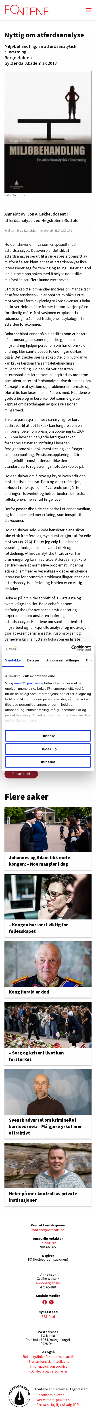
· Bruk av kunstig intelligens (48, 1361)
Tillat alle (48, 736)
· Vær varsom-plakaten (52, 1399)
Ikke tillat (48, 762)
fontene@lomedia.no (48, 1230)
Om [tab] (89, 660)
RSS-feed (48, 1316)
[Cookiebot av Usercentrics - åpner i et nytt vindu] (71, 648)
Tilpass (45, 749)
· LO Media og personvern (48, 1371)
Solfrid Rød (48, 1243)
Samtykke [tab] (13, 660)
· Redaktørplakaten (50, 1395)
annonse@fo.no (48, 1283)
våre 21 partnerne (28, 683)
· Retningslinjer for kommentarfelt (48, 1356)
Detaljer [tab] (33, 660)
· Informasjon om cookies (48, 1366)
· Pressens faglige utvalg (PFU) (58, 1404)
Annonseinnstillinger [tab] (62, 660)
